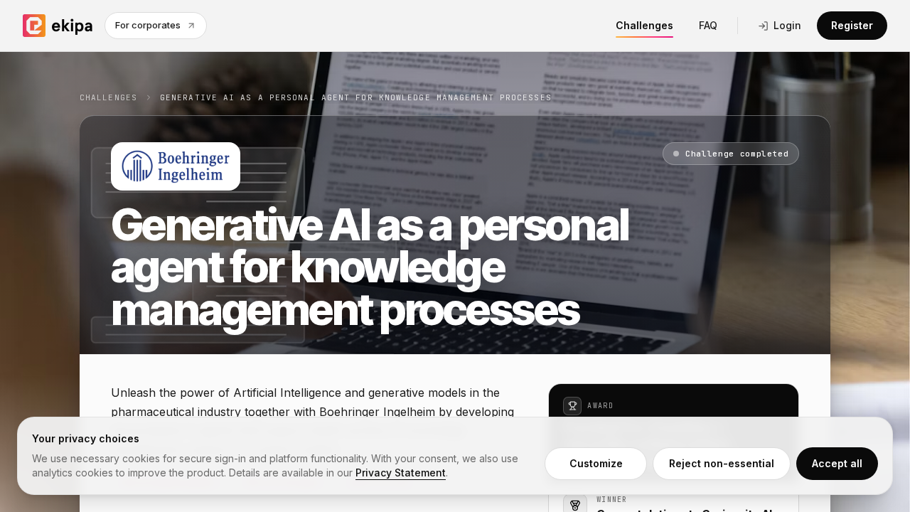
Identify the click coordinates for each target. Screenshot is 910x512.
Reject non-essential (721, 463)
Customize (596, 463)
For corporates (148, 25)
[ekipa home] (58, 25)
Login (787, 25)
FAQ (708, 25)
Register (852, 25)
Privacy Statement (400, 472)
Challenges (644, 25)
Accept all (837, 463)
